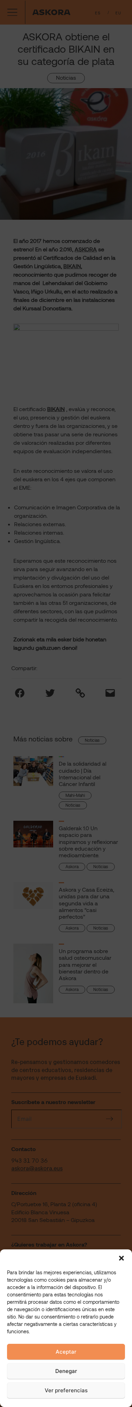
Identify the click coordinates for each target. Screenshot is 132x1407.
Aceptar (66, 1351)
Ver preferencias (66, 1390)
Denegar (66, 1371)
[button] (121, 1258)
